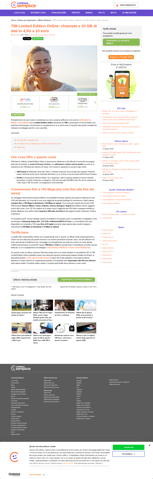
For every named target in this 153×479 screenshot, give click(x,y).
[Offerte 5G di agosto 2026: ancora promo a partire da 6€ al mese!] (86, 305)
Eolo (77, 398)
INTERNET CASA (38, 13)
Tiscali (78, 396)
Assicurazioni (59, 13)
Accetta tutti (128, 447)
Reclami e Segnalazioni (18, 425)
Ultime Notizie (129, 13)
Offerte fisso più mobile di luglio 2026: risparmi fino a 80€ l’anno (21, 337)
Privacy (13, 414)
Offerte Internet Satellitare (51, 399)
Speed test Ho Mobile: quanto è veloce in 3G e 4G (78, 287)
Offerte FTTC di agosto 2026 (112, 178)
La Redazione (107, 218)
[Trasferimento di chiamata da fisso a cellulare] (65, 305)
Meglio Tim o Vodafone (83, 403)
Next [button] (95, 103)
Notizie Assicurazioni (109, 241)
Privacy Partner (15, 421)
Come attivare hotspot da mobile (113, 196)
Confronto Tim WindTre (83, 407)
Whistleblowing (15, 407)
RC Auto (105, 244)
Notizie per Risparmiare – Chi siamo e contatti (118, 214)
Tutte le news (107, 262)
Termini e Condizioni (17, 412)
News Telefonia (43, 35)
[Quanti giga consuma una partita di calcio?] (22, 305)
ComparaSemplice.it (17, 378)
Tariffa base (21, 147)
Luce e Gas (19, 13)
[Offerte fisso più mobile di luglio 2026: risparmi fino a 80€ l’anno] (22, 327)
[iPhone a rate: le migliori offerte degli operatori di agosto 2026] (86, 327)
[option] (25, 103)
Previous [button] (13, 103)
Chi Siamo (14, 401)
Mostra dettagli (35, 475)
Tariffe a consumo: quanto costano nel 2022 (118, 133)
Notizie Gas (106, 233)
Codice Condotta (16, 416)
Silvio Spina (16, 35)
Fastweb (79, 392)
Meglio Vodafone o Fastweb (84, 412)
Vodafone (79, 389)
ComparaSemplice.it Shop (19, 427)
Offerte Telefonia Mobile (52, 280)
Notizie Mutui (107, 255)
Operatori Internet (82, 378)
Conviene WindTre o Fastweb (85, 416)
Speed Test (47, 393)
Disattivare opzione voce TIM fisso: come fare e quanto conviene (64, 337)
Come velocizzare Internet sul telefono (116, 192)
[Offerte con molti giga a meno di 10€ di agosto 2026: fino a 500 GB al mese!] (43, 327)
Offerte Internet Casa (50, 378)
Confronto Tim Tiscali (82, 409)
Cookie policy (15, 418)
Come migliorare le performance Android (116, 199)
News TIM (52, 35)
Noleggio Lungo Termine (18, 394)
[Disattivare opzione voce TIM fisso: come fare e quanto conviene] (65, 327)
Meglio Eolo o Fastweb (83, 418)
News (12, 432)
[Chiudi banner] (149, 445)
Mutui (113, 13)
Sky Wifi (78, 380)
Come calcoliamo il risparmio (20, 405)
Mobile (89, 13)
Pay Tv (13, 396)
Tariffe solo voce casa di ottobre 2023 (115, 123)
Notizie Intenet (113, 380)
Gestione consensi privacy (19, 423)
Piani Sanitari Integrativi (18, 392)
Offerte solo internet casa (51, 387)
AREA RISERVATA (128, 5)
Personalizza (127, 454)
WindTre (79, 394)
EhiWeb (78, 383)
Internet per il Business (51, 385)
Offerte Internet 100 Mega (51, 397)
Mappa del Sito (15, 434)
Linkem (78, 401)
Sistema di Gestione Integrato (20, 398)
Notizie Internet (107, 237)
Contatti (13, 409)
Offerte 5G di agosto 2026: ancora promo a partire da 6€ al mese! (84, 315)
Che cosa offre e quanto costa (27, 140)
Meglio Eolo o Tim (81, 414)
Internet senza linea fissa (51, 401)
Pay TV (101, 13)
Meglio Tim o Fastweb (83, 405)
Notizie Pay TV (107, 251)
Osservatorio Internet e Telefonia (119, 382)
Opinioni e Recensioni (18, 430)
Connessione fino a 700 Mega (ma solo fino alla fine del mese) (39, 144)
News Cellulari (33, 35)
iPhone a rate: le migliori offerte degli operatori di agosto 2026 (85, 337)
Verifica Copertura (49, 395)
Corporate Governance (18, 403)
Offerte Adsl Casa (49, 383)
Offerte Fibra (47, 380)
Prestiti (76, 13)
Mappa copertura (114, 384)
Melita (78, 385)
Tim (77, 387)
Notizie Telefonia (108, 248)
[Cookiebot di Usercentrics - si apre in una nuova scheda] (14, 474)
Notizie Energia (107, 230)
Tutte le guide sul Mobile (111, 203)
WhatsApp (39, 38)
